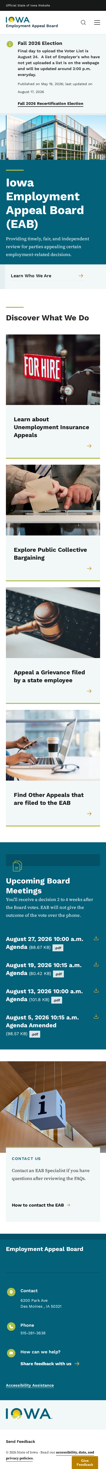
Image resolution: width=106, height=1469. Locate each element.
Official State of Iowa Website (28, 5)
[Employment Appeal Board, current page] (18, 20)
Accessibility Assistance (30, 1385)
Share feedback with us (45, 1363)
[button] (85, 1462)
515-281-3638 (33, 1333)
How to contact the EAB (38, 1205)
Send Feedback (20, 1441)
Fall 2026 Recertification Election (50, 103)
